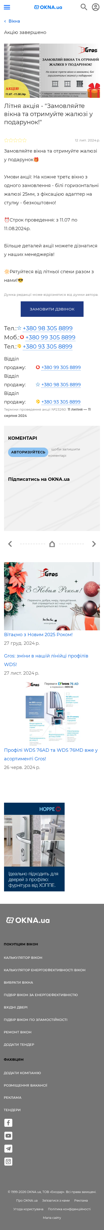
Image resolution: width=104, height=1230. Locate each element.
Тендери (12, 1110)
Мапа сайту (52, 1218)
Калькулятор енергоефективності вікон (45, 970)
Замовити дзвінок (52, 309)
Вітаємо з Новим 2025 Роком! (38, 634)
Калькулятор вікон (23, 958)
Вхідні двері (16, 1007)
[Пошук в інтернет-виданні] (84, 7)
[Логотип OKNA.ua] (48, 8)
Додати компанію (22, 1073)
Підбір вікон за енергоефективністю (41, 995)
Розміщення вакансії (25, 1085)
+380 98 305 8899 (48, 328)
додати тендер (19, 1044)
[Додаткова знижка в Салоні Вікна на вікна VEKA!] (10, 544)
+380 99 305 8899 (50, 337)
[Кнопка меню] (7, 7)
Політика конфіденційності (69, 1209)
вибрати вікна (18, 982)
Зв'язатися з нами (56, 1200)
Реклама (12, 1097)
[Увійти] (95, 7)
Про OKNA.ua (27, 1200)
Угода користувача (28, 1209)
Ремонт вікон (18, 1032)
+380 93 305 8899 (47, 346)
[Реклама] (34, 848)
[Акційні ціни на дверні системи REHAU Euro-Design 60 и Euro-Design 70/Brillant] (94, 544)
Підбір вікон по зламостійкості (35, 1020)
